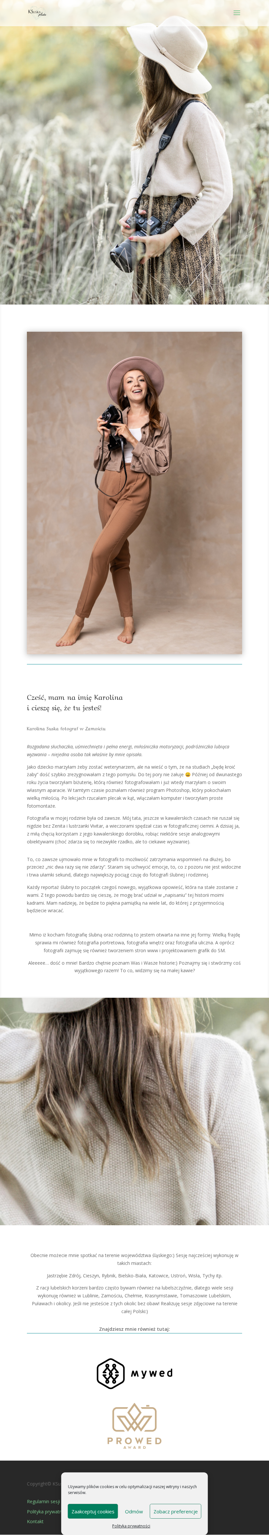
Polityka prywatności (131, 1526)
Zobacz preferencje (176, 1511)
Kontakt (35, 1521)
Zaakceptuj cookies (93, 1511)
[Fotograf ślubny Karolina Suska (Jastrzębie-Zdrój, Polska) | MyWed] (134, 1387)
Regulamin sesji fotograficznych (60, 1501)
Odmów (134, 1511)
